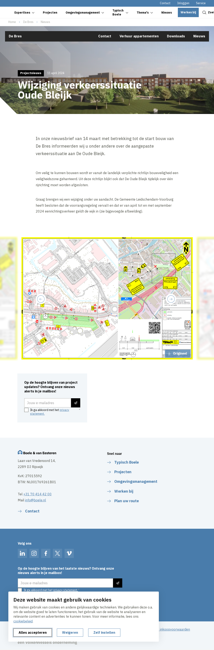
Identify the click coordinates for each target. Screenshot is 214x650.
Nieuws (45, 22)
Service (201, 3)
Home (12, 22)
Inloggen (183, 3)
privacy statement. (65, 590)
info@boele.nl (35, 500)
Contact (165, 3)
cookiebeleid (23, 621)
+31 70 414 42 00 (37, 494)
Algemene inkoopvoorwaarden (167, 629)
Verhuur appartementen (139, 36)
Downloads (176, 36)
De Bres (28, 22)
